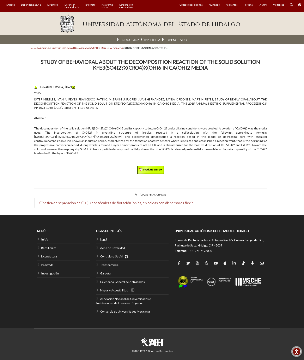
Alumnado (214, 4)
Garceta (105, 273)
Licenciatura (49, 256)
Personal (248, 4)
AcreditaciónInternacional (126, 6)
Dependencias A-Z (31, 4)
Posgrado (47, 265)
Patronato (90, 4)
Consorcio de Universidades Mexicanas (125, 311)
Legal (103, 239)
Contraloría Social (112, 256)
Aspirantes (232, 4)
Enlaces (10, 4)
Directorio (52, 4)
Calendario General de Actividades (122, 282)
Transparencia (109, 265)
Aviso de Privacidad (112, 248)
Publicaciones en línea (191, 4)
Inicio (33, 48)
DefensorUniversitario (72, 6)
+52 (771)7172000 (200, 250)
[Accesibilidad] (296, 351)
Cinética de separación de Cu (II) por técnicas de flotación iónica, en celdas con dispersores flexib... (117, 203)
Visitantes (278, 4)
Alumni (263, 4)
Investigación (50, 273)
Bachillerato (48, 248)
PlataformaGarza (107, 6)
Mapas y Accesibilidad (114, 290)
